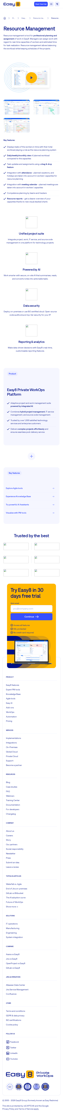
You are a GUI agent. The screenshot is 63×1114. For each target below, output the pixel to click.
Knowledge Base (13, 694)
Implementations (13, 738)
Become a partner (14, 765)
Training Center (13, 800)
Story (8, 840)
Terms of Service (26, 1109)
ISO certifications (13, 1020)
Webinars (10, 796)
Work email (15, 603)
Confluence (11, 994)
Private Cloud (12, 756)
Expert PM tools (13, 689)
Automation (11, 716)
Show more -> (12, 906)
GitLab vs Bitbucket (14, 893)
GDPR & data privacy (15, 1015)
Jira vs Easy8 (11, 959)
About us (10, 831)
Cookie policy (12, 1024)
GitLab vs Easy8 (13, 968)
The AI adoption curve (15, 897)
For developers (12, 809)
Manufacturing (12, 928)
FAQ (8, 791)
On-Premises (11, 747)
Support (9, 760)
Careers (9, 835)
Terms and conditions (15, 1011)
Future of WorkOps (14, 902)
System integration (14, 937)
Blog (8, 782)
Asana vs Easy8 (12, 954)
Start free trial (40, 4)
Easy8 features (12, 685)
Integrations (11, 742)
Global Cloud (12, 752)
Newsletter (10, 853)
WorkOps (10, 712)
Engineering (11, 933)
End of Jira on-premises (16, 888)
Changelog (11, 814)
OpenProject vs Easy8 (15, 963)
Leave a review (12, 867)
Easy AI (9, 703)
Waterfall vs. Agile (14, 884)
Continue (29, 616)
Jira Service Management (17, 989)
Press (8, 858)
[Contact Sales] (51, 4)
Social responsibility (14, 849)
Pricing (9, 721)
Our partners (11, 844)
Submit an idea (12, 862)
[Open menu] (57, 4)
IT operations (12, 924)
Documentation (13, 805)
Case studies (11, 787)
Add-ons (10, 707)
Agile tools (10, 698)
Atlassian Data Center (15, 985)
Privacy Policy (8, 1109)
